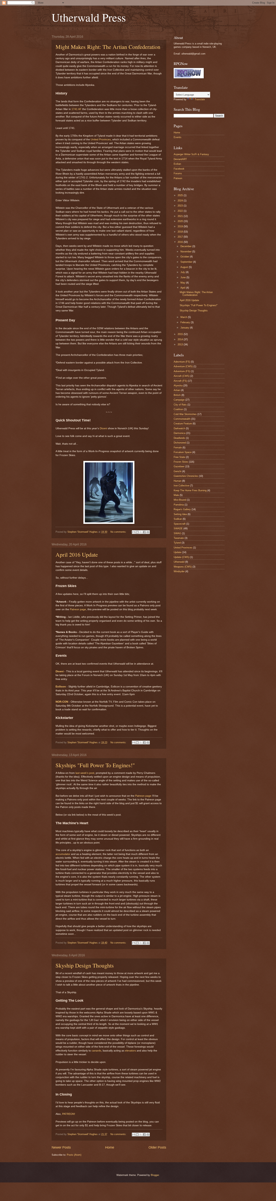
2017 (181, 236)
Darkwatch (179, 428)
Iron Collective (181, 485)
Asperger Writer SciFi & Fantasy (191, 154)
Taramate (179, 538)
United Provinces (101, 139)
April (183, 287)
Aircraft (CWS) (181, 376)
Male (176, 495)
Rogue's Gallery (182, 509)
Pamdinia (179, 504)
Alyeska (178, 385)
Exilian (177, 163)
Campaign (179, 399)
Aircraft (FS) (180, 380)
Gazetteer (179, 466)
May (183, 282)
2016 (181, 242)
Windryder (179, 571)
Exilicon (61, 686)
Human (177, 480)
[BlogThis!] (137, 532)
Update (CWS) (181, 557)
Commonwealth (182, 418)
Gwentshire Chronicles (186, 476)
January (185, 327)
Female (178, 447)
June (183, 277)
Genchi (177, 471)
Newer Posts (61, 1147)
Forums (178, 173)
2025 (181, 195)
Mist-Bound (180, 499)
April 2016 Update (77, 554)
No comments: (118, 531)
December (186, 246)
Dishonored (180, 442)
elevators (130, 1050)
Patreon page (78, 609)
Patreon (178, 178)
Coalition (178, 409)
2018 (181, 231)
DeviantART (180, 159)
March (184, 317)
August (184, 267)
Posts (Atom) (74, 1154)
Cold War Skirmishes (185, 414)
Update (177, 552)
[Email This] (134, 532)
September (186, 261)
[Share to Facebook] (144, 532)
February (185, 322)
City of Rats (180, 404)
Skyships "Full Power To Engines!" (95, 765)
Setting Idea (180, 514)
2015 (181, 334)
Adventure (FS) (182, 371)
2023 (181, 205)
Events (177, 137)
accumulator (63, 854)
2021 (181, 216)
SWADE (178, 528)
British (177, 395)
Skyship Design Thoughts (85, 965)
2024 (181, 200)
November (186, 251)
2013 (181, 344)
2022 (181, 210)
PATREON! (68, 1114)
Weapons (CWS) (183, 566)
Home (109, 1147)
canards (96, 1050)
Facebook (179, 168)
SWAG (177, 533)
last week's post (84, 773)
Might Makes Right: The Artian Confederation (108, 46)
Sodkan (178, 518)
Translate (200, 99)
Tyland (177, 542)
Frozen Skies (181, 461)
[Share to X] (141, 532)
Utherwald (179, 561)
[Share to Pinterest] (148, 532)
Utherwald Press (89, 17)
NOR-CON (62, 701)
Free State (179, 457)
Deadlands (179, 438)
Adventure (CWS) (183, 366)
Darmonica (179, 433)
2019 (181, 226)
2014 (181, 339)
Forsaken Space (183, 452)
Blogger (155, 1175)
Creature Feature (183, 423)
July (183, 272)
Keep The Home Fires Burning (190, 490)
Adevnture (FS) (182, 361)
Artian (177, 390)
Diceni (103, 428)
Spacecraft (180, 523)
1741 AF (76, 109)
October (185, 256)
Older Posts (157, 1147)
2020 (181, 221)
